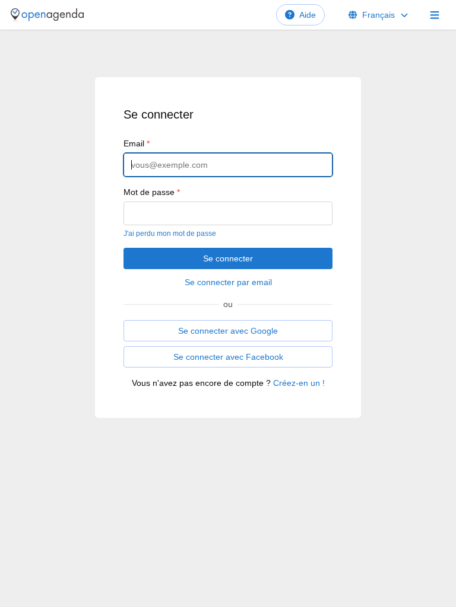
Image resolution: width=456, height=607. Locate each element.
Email (137, 143)
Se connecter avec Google (228, 331)
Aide (307, 15)
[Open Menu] (434, 15)
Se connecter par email (228, 282)
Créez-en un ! (299, 383)
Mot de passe (152, 192)
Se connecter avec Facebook (228, 357)
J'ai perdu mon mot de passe (170, 233)
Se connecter (228, 258)
